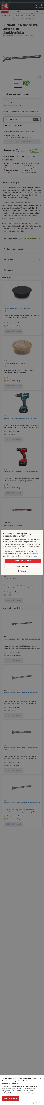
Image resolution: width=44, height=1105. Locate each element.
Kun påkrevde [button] (22, 566)
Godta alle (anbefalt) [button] (22, 561)
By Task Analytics (37, 1103)
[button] (22, 571)
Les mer (35, 556)
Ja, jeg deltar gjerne (10, 1098)
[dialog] (22, 552)
